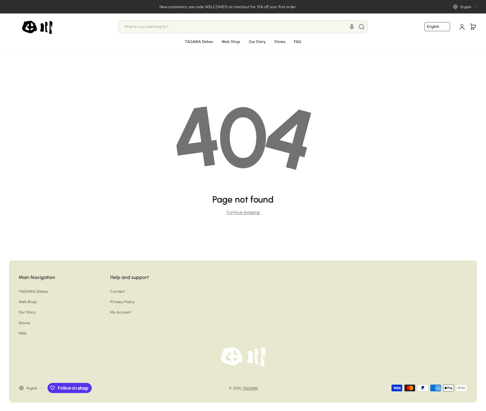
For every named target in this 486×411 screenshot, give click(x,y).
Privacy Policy (122, 301)
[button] (465, 7)
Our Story (27, 312)
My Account (120, 312)
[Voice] (351, 26)
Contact (117, 291)
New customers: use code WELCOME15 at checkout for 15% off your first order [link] (227, 6)
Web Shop (28, 301)
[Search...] (361, 26)
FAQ (22, 333)
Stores (24, 322)
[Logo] (37, 27)
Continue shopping (243, 212)
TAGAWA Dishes (33, 291)
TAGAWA (250, 388)
